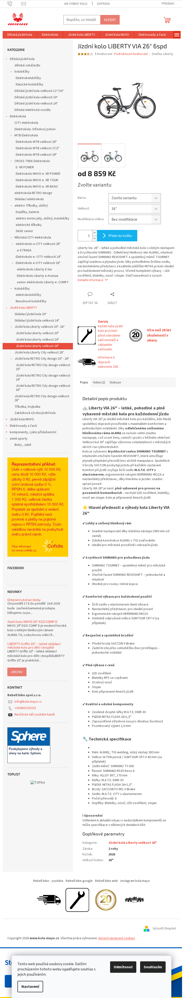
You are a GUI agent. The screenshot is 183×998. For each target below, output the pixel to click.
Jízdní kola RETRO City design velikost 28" (42, 398)
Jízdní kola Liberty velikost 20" (37, 333)
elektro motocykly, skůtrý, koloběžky (42, 218)
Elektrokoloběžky (28, 78)
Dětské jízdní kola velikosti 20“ (36, 97)
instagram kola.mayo (135, 881)
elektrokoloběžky (28, 295)
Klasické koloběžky (29, 84)
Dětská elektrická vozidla (33, 110)
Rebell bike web (106, 881)
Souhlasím (153, 967)
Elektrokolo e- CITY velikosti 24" (38, 256)
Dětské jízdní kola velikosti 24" (36, 103)
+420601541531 (25, 708)
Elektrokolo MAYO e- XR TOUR (37, 180)
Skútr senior (24, 231)
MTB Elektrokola (26, 135)
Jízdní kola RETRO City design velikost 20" (43, 367)
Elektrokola (18, 116)
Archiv (17, 672)
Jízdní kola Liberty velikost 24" (37, 339)
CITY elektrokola (26, 122)
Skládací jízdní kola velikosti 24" (37, 320)
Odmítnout (123, 967)
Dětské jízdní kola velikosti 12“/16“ (39, 91)
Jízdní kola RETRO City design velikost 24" (43, 377)
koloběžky (22, 71)
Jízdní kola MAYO (22, 419)
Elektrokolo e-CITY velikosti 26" (38, 263)
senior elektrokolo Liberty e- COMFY (42, 282)
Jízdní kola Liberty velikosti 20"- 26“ (40, 326)
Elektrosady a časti (23, 425)
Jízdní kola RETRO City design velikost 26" (43, 387)
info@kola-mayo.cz (28, 701)
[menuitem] (20, 35)
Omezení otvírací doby (24, 599)
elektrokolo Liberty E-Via (34, 269)
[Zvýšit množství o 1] (94, 233)
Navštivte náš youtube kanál (35, 714)
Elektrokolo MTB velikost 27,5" (37, 148)
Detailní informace (90, 280)
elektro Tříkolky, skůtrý (31, 205)
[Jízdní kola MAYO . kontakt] (134, 899)
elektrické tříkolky (29, 225)
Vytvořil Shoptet (164, 928)
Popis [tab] (84, 382)
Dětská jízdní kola (22, 59)
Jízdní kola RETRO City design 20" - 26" (42, 358)
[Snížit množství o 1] (94, 238)
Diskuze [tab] (115, 382)
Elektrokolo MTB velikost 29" (36, 154)
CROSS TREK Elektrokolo (32, 161)
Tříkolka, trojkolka (27, 406)
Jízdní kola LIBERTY (23, 307)
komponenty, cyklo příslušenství (33, 432)
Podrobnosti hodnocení (131, 54)
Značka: (162, 54)
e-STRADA (24, 250)
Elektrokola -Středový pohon (35, 129)
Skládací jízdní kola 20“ (31, 314)
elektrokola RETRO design (33, 193)
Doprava (103, 4)
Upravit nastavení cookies (116, 938)
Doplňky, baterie (27, 212)
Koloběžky (22, 288)
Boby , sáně (23, 444)
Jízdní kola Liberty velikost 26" (37, 346)
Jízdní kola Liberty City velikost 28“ (39, 352)
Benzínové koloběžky (31, 301)
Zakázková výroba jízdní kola (35, 413)
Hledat (110, 20)
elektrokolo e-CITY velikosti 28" (38, 244)
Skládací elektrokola (29, 199)
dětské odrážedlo (27, 65)
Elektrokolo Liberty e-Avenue (37, 275)
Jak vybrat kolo (75, 4)
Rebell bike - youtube (48, 881)
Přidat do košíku (120, 235)
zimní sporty (18, 438)
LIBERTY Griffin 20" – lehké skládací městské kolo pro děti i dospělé (34, 645)
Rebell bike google (79, 881)
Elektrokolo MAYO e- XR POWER (38, 173)
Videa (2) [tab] (99, 382)
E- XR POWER (25, 167)
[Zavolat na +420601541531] (14, 3)
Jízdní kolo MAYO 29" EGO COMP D (32, 621)
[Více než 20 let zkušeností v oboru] (106, 899)
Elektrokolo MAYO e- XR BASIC (37, 186)
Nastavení (30, 986)
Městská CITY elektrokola (33, 237)
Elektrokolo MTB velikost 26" (36, 141)
